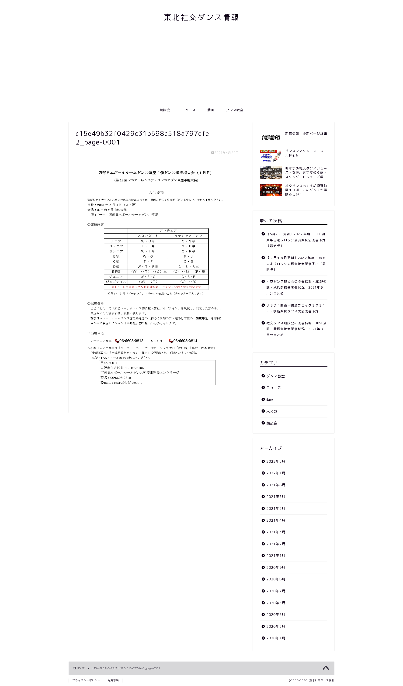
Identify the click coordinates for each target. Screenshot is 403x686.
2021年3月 (275, 532)
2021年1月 (275, 555)
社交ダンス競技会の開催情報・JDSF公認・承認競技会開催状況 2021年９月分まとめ (296, 287)
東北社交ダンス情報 (201, 17)
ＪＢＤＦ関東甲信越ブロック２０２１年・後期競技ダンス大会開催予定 (296, 308)
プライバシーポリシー (86, 680)
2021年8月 (275, 485)
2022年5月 (275, 461)
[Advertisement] (201, 69)
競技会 (165, 110)
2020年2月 (275, 626)
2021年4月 (275, 520)
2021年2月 (275, 543)
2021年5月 (275, 508)
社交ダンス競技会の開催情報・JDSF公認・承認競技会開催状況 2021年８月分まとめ (296, 329)
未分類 (272, 411)
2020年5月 (275, 602)
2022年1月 (275, 473)
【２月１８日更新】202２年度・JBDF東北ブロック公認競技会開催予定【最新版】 (296, 263)
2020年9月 (275, 567)
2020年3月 (275, 614)
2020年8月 (275, 579)
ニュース (189, 110)
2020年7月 (275, 591)
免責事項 (113, 680)
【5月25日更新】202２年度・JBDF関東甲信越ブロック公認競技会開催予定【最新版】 (296, 240)
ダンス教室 (234, 110)
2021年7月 (275, 496)
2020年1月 (275, 638)
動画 (210, 110)
